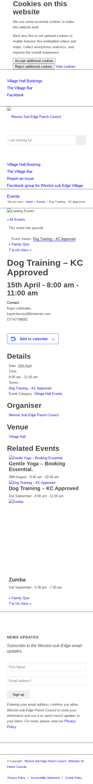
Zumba (17, 580)
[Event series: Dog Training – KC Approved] (66, 496)
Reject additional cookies (33, 66)
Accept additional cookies (34, 61)
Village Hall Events (48, 394)
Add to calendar (34, 338)
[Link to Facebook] (82, 772)
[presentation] (36, 458)
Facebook (15, 95)
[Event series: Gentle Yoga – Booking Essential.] (62, 477)
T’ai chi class (20, 250)
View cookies (65, 66)
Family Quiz (19, 244)
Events (13, 196)
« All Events (16, 220)
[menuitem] (16, 777)
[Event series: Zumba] (65, 587)
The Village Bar (20, 88)
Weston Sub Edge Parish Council (34, 415)
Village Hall (17, 437)
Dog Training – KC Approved (30, 388)
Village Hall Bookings (24, 81)
